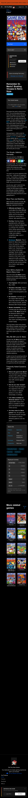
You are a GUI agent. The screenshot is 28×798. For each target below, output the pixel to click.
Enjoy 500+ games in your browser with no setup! (13, 2)
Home (7, 9)
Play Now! (10, 44)
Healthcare (17, 452)
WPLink (3, 783)
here (16, 106)
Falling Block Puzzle (12, 449)
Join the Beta (22, 61)
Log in (20, 7)
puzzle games (22, 138)
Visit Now (20, 793)
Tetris (11, 140)
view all (25, 507)
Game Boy (8, 11)
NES (24, 135)
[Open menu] (1, 7)
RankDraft (3, 781)
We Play (8, 7)
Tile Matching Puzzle (12, 454)
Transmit (3, 779)
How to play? (11, 50)
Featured (21, 449)
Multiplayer (12, 240)
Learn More (8, 793)
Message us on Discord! (17, 76)
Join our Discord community (15, 773)
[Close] (25, 789)
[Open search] (26, 7)
